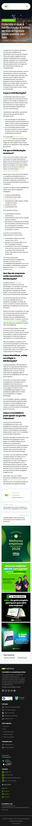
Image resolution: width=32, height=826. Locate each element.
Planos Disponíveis (8, 732)
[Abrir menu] (27, 6)
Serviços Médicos (9, 747)
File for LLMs (5, 810)
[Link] (20, 698)
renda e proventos (10, 199)
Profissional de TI (9, 744)
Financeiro (6, 797)
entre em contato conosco (15, 480)
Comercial (6, 791)
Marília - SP (8, 772)
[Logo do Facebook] (3, 691)
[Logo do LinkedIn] (12, 691)
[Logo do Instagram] (6, 691)
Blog (4, 729)
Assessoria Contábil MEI (11, 716)
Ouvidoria (6, 794)
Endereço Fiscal (9, 718)
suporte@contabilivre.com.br (13, 778)
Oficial (5, 788)
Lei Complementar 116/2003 (11, 321)
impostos (16, 267)
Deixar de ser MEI (9, 713)
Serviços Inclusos (8, 734)
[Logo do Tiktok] (9, 691)
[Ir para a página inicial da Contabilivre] (8, 669)
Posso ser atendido (8, 737)
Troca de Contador (10, 710)
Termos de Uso (16, 823)
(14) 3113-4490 (9, 775)
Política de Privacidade (16, 821)
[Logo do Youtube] (14, 691)
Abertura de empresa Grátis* (13, 707)
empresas (18, 283)
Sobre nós (6, 726)
